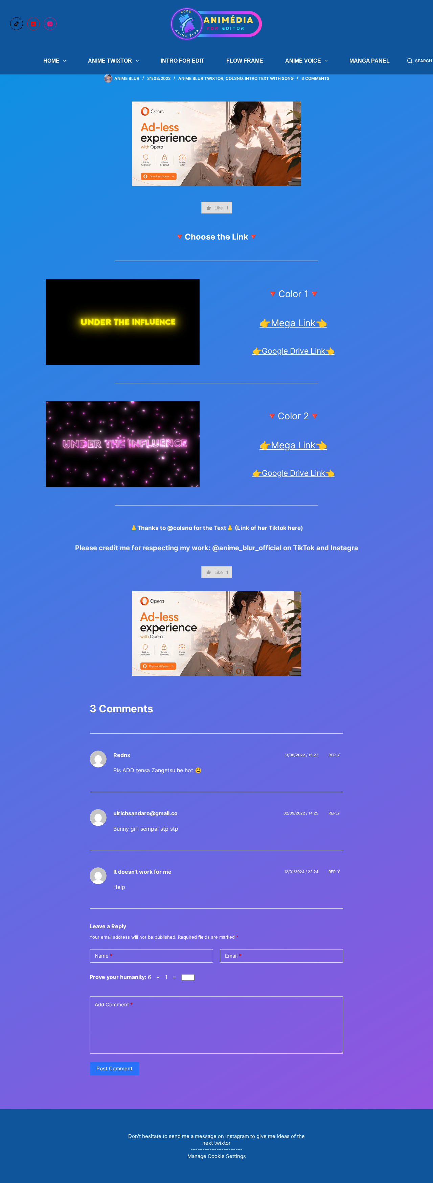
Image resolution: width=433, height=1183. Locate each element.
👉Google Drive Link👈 (293, 351)
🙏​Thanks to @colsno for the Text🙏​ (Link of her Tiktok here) (216, 527)
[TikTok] (16, 23)
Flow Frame (244, 61)
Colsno (234, 78)
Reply (334, 755)
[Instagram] (50, 23)
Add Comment (114, 1004)
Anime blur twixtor (200, 78)
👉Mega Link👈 (293, 323)
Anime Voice (303, 61)
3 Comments (315, 78)
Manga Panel (369, 61)
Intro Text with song (269, 78)
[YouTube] (33, 23)
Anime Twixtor (110, 61)
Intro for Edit (182, 61)
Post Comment (114, 1068)
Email (233, 956)
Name (103, 956)
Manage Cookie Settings (216, 1156)
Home (51, 61)
